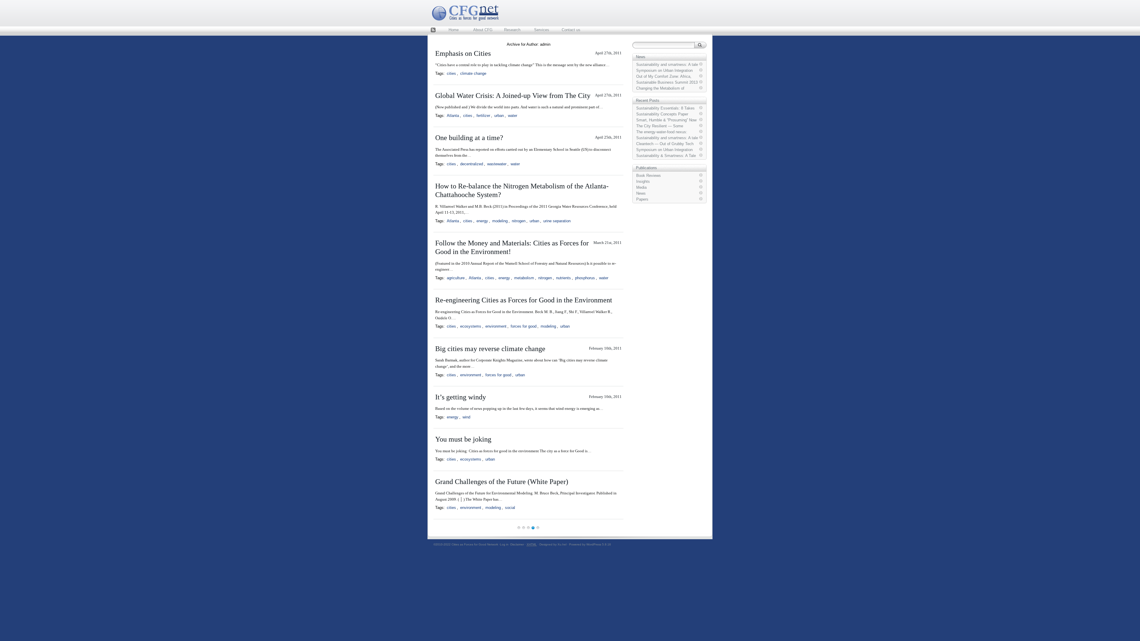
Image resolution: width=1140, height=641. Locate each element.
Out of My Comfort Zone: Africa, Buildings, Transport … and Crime (665, 76)
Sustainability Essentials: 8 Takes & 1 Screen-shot (665, 108)
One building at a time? (469, 138)
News (641, 193)
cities (451, 73)
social (510, 507)
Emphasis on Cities (463, 53)
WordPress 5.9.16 (598, 544)
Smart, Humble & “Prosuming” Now (666, 120)
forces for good (523, 326)
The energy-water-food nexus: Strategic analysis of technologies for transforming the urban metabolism (665, 132)
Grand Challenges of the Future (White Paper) (501, 481)
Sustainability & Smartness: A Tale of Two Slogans (666, 155)
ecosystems (470, 326)
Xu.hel (562, 544)
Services (541, 30)
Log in (504, 544)
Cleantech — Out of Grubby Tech (665, 144)
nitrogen (518, 221)
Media (641, 187)
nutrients (563, 278)
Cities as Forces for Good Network (475, 544)
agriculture (456, 278)
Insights (643, 181)
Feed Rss (433, 30)
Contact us (571, 30)
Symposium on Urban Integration (664, 70)
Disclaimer (517, 544)
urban (499, 115)
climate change (473, 73)
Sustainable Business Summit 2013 (667, 82)
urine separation (557, 221)
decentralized (471, 164)
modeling (500, 221)
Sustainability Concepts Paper (662, 114)
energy (482, 221)
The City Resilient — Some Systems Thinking (659, 126)
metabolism (524, 278)
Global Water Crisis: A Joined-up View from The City (512, 95)
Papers (642, 199)
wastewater (496, 164)
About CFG (483, 30)
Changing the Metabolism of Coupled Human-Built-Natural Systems (661, 88)
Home (454, 30)
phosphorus (585, 278)
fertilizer (483, 115)
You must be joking (463, 439)
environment (495, 326)
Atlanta (453, 115)
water (512, 115)
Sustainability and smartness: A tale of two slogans (667, 64)
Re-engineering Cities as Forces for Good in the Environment (523, 300)
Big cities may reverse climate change (490, 349)
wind (466, 417)
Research (512, 30)
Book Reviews (648, 175)
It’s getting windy (460, 397)
